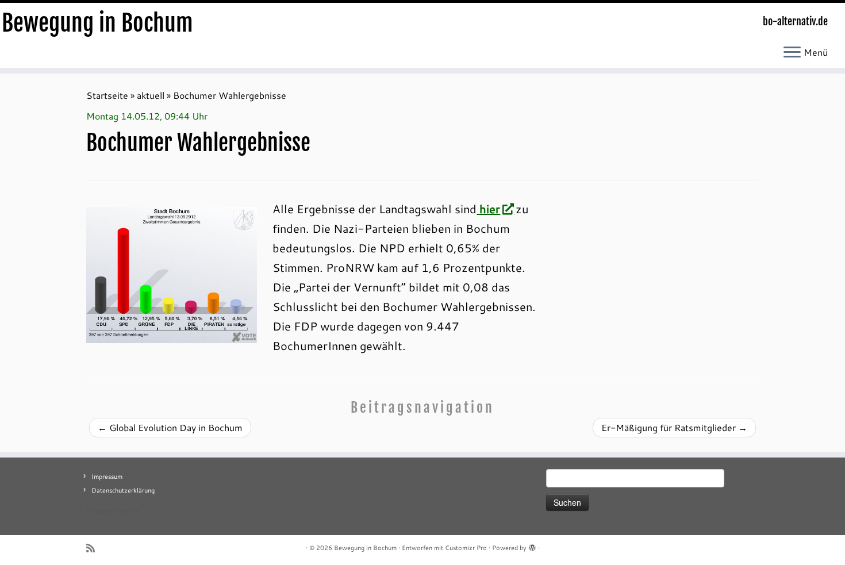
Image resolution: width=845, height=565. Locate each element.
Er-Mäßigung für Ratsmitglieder (674, 427)
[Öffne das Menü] (792, 53)
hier (488, 209)
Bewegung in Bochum (97, 23)
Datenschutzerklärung (123, 490)
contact (128, 511)
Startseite (107, 95)
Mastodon (101, 511)
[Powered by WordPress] (532, 545)
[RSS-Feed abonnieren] (94, 548)
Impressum (106, 476)
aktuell (150, 95)
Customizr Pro (466, 547)
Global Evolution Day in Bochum (170, 427)
